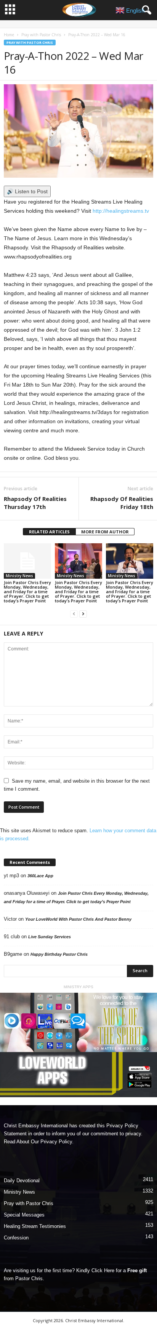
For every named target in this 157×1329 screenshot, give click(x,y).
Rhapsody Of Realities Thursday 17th (35, 502)
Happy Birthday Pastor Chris (59, 954)
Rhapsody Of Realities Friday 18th (121, 502)
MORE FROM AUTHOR (105, 531)
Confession (16, 1238)
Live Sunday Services (49, 936)
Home (9, 34)
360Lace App (40, 875)
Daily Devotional (22, 1180)
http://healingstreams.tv (121, 211)
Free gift (137, 1270)
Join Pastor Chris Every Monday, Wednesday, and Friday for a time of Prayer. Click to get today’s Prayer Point (27, 591)
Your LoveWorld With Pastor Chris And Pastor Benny (78, 919)
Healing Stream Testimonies (35, 1226)
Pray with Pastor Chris (41, 34)
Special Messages (24, 1215)
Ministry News (19, 575)
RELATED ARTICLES (49, 531)
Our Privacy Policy (51, 1141)
